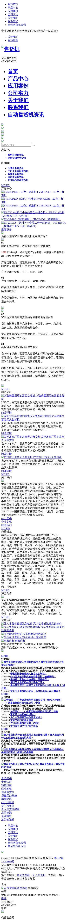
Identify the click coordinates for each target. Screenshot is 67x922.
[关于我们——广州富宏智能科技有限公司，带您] (26, 700)
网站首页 (13, 4)
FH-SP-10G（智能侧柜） (47, 219)
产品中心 (13, 7)
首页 (13, 71)
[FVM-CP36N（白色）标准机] (19, 191)
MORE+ (5, 185)
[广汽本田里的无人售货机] (17, 457)
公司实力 (13, 14)
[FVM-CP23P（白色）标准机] (19, 198)
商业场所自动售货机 (18, 180)
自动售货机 (7, 792)
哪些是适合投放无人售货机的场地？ (28, 673)
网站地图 (13, 40)
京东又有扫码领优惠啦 (21, 720)
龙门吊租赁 (7, 805)
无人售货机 (39, 875)
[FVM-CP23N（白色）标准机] (19, 205)
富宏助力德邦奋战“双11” (22, 714)
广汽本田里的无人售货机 (47, 457)
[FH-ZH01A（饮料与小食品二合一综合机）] (27, 222)
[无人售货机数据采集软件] (17, 623)
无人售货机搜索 (10, 809)
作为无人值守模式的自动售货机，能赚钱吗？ (33, 676)
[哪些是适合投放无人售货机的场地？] (21, 662)
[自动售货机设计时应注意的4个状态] (20, 764)
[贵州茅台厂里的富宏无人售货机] (21, 436)
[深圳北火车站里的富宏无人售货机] (22, 416)
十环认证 (6, 781)
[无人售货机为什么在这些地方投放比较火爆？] (25, 735)
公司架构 (6, 518)
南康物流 (6, 799)
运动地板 (6, 788)
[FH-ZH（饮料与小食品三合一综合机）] (25, 212)
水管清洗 (6, 812)
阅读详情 (6, 412)
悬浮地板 (6, 816)
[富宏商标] (8, 640)
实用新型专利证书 (35, 633)
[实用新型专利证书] (13, 633)
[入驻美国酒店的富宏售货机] (18, 395)
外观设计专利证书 (35, 637)
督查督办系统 (9, 795)
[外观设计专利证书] (13, 637)
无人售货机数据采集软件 (47, 623)
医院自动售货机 (16, 168)
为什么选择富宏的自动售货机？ (26, 717)
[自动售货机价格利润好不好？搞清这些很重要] (25, 749)
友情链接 (6, 778)
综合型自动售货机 (17, 158)
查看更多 (6, 229)
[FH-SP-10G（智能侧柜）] (17, 219)
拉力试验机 (7, 802)
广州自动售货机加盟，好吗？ (25, 723)
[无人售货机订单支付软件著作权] (21, 627)
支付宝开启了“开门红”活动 (24, 726)
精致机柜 (6, 785)
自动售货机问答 (17, 846)
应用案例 (13, 11)
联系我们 (13, 21)
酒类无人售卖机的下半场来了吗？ (27, 682)
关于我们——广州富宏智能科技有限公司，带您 (34, 711)
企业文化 (6, 521)
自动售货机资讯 (17, 24)
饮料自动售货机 (16, 155)
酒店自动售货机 (16, 177)
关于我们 (13, 17)
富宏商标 (20, 640)
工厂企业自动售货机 (18, 171)
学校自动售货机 (16, 174)
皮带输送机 (7, 819)
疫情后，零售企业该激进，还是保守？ (29, 679)
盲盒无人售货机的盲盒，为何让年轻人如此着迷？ (35, 691)
